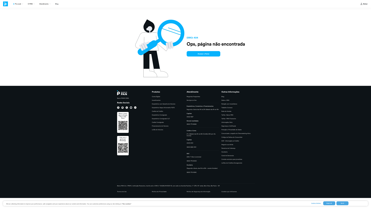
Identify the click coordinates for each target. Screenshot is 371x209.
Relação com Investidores (229, 104)
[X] (127, 107)
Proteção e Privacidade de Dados (231, 130)
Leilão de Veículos (157, 130)
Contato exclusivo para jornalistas (231, 159)
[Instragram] (122, 107)
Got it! (342, 203)
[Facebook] (118, 107)
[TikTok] (135, 107)
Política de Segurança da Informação (198, 191)
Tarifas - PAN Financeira (228, 118)
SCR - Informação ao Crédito (230, 141)
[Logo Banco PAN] (4, 3)
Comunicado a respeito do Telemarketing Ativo (236, 133)
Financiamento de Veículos (160, 126)
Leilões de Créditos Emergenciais (231, 163)
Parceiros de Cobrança (228, 148)
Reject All (329, 203)
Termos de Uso (122, 191)
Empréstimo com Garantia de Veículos (163, 104)
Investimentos (156, 100)
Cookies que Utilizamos (229, 191)
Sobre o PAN (225, 100)
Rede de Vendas (226, 111)
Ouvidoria (224, 152)
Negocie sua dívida (227, 144)
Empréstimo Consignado (159, 115)
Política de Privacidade (159, 191)
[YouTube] (131, 107)
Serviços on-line (192, 100)
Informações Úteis (226, 122)
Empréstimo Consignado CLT (161, 118)
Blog (56, 4)
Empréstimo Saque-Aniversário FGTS (163, 107)
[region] (185, 203)
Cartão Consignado (158, 122)
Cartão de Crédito (157, 111)
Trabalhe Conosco (226, 107)
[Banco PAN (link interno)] (122, 93)
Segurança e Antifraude (228, 126)
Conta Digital (156, 96)
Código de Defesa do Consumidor (231, 137)
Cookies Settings (316, 203)
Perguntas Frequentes (193, 96)
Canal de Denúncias (227, 155)
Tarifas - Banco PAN (227, 115)
